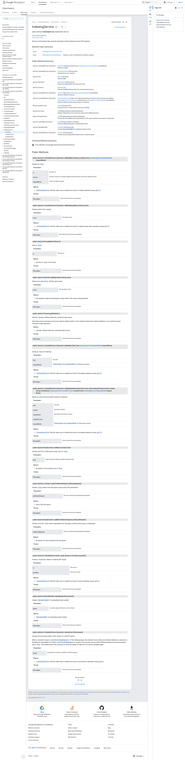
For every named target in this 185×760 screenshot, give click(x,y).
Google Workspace (43, 22)
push (59, 122)
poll (59, 111)
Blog (109, 728)
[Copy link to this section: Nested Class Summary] (55, 47)
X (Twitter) (111, 734)
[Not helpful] (126, 22)
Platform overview (34, 728)
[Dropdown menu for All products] (60, 2)
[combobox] (151, 2)
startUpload (61, 127)
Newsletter (111, 731)
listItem (60, 105)
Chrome (61, 748)
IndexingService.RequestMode (51, 55)
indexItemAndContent (64, 98)
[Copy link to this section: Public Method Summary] (56, 61)
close (182, 8)
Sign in (180, 2)
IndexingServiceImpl (37, 37)
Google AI (97, 748)
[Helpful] (123, 22)
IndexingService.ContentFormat (52, 51)
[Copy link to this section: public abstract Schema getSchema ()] (62, 313)
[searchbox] (13, 18)
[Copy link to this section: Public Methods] (50, 152)
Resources (68, 2)
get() (98, 190)
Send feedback (120, 27)
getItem (60, 76)
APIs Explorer (72, 737)
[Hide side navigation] (23, 756)
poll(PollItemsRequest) (60, 640)
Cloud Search (42, 2)
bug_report (176, 8)
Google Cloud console (74, 734)
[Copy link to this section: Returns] (40, 187)
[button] (12, 39)
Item (76, 55)
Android (52, 748)
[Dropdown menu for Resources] (74, 2)
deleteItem (61, 66)
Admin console (72, 728)
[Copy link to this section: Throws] (40, 194)
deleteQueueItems (63, 71)
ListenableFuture (42, 190)
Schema (65, 89)
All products (54, 2)
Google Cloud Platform (83, 748)
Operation (68, 84)
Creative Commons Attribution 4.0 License (80, 692)
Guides (14, 12)
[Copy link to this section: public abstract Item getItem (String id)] (63, 241)
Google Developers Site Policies (46, 694)
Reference (24, 12)
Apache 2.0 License (121, 692)
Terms (30, 756)
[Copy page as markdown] (62, 27)
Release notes (32, 734)
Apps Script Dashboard (75, 731)
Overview (5, 12)
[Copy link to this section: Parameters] (43, 167)
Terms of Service (33, 740)
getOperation (62, 82)
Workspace (19, 2)
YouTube (110, 737)
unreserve (61, 132)
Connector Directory (47, 12)
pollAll (59, 116)
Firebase (70, 748)
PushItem (66, 124)
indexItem (61, 93)
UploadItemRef (68, 129)
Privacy (36, 756)
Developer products (34, 731)
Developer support (33, 737)
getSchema (61, 87)
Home (33, 2)
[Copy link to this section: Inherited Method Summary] (58, 141)
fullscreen (179, 8)
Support (33, 12)
